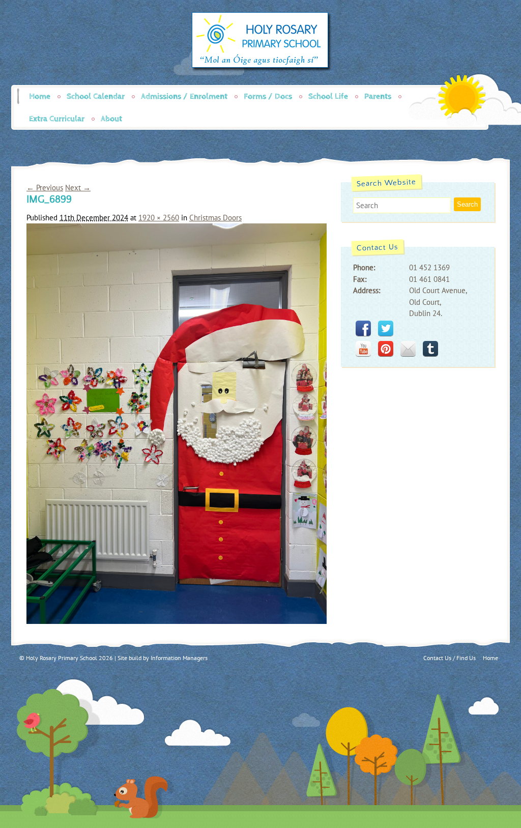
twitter (385, 328)
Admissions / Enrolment (184, 96)
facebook (363, 328)
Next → (78, 187)
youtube (363, 348)
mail (408, 348)
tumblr (430, 348)
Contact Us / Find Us (449, 658)
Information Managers (179, 658)
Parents (377, 96)
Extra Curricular (56, 119)
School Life (328, 96)
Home (39, 96)
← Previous (44, 187)
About (111, 119)
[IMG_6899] (176, 621)
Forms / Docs (268, 96)
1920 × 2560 (158, 217)
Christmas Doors (215, 217)
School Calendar (96, 96)
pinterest (385, 348)
